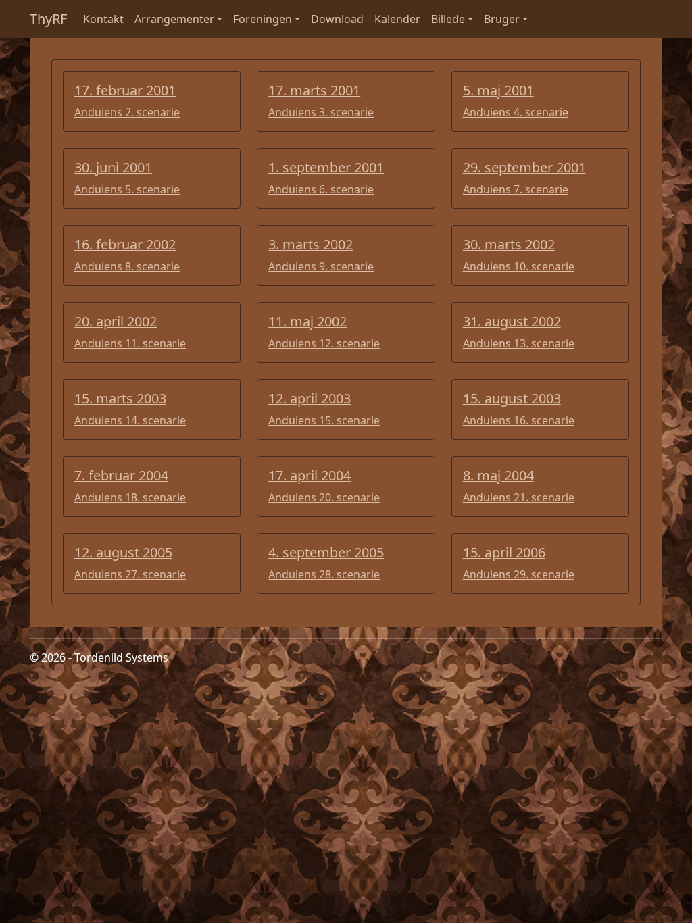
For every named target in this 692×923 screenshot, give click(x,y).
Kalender (397, 18)
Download (337, 18)
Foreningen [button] (262, 18)
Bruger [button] (502, 18)
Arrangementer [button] (174, 18)
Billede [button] (448, 18)
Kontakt (103, 18)
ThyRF (48, 18)
